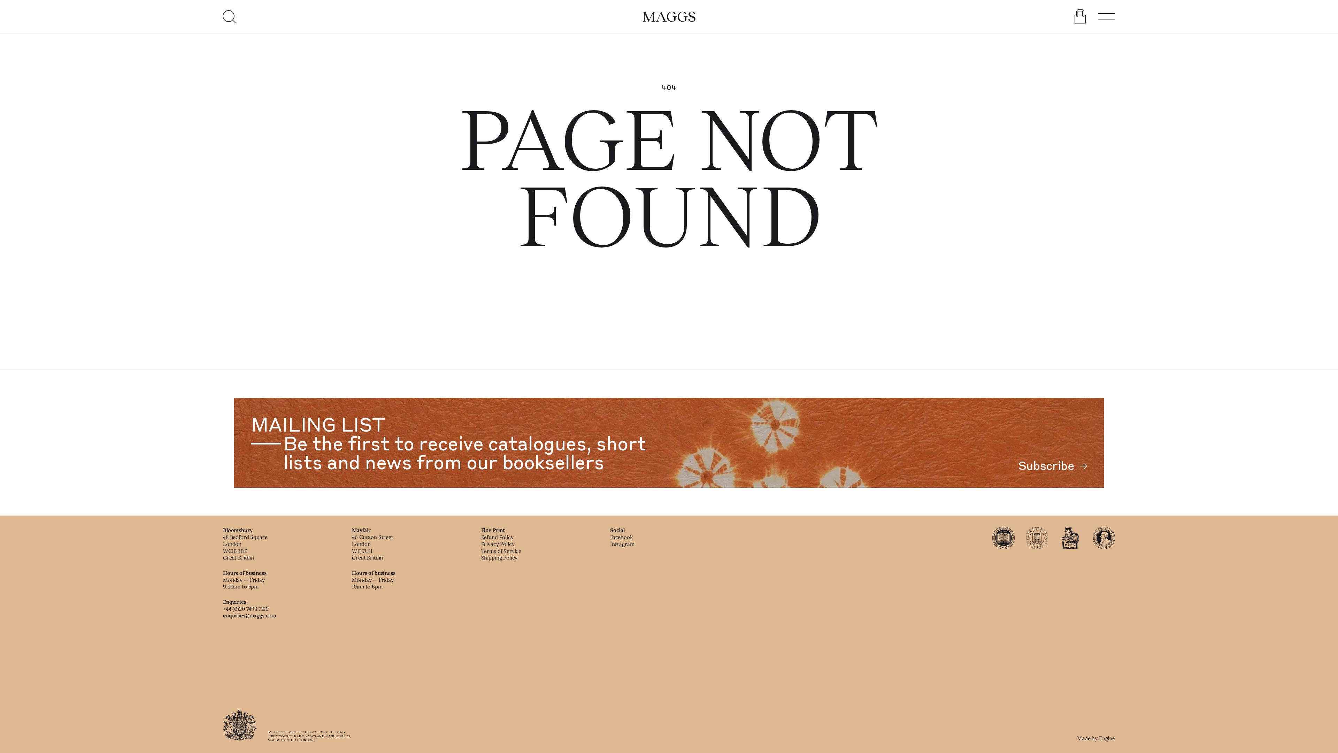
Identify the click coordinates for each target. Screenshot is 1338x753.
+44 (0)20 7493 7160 (246, 609)
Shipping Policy (499, 557)
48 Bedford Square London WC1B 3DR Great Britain (245, 547)
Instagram (622, 544)
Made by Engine (1096, 738)
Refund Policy (497, 537)
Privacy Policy (498, 544)
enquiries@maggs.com (249, 615)
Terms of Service (501, 551)
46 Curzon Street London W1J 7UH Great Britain (372, 547)
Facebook (621, 537)
